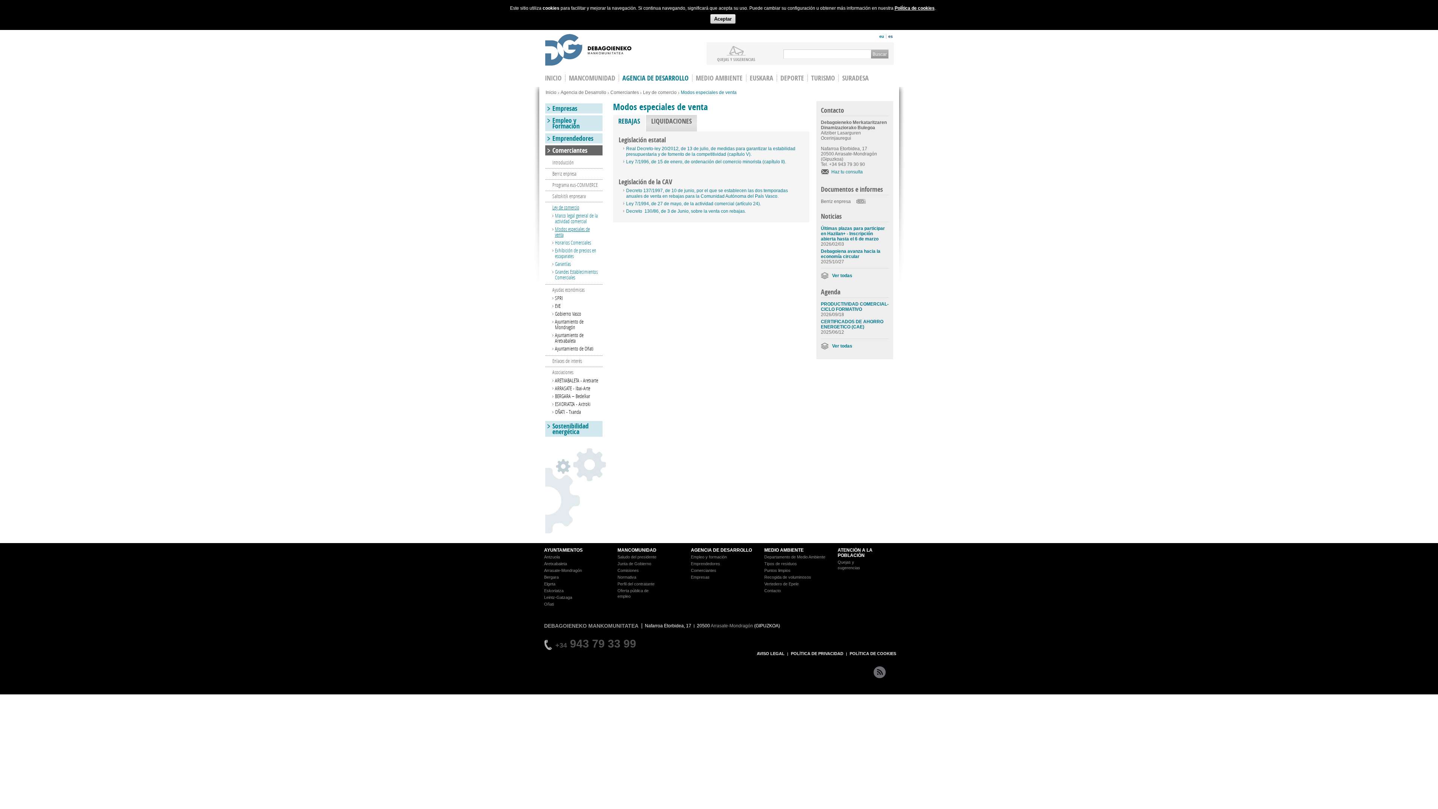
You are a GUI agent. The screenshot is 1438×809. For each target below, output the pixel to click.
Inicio (551, 92)
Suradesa (855, 78)
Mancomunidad (592, 78)
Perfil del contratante (636, 584)
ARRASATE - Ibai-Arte (572, 388)
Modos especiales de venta (572, 231)
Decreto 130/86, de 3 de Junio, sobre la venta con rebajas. (686, 211)
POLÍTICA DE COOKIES (873, 653)
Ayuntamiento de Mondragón (569, 324)
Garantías (563, 263)
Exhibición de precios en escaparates (575, 253)
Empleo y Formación (566, 123)
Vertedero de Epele (781, 584)
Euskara (761, 78)
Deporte (792, 78)
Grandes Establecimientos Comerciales (576, 274)
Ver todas (842, 275)
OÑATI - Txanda (568, 411)
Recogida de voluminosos (787, 577)
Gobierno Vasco (568, 313)
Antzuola (552, 557)
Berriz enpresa (836, 201)
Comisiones (628, 570)
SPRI (559, 298)
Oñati (549, 604)
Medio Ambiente (719, 78)
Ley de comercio (660, 92)
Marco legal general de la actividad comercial (576, 218)
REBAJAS (631, 121)
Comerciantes (624, 92)
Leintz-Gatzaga (558, 597)
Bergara (551, 577)
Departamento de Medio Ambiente (794, 557)
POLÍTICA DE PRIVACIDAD (817, 653)
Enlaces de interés (567, 360)
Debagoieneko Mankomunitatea (588, 50)
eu (881, 36)
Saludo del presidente (637, 557)
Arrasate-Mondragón (563, 570)
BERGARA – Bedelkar (572, 396)
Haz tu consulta (847, 172)
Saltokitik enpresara (569, 196)
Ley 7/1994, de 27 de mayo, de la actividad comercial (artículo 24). (693, 203)
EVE (558, 305)
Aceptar (723, 19)
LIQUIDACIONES (671, 121)
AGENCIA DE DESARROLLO (721, 550)
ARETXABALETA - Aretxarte (576, 380)
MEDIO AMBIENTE (784, 550)
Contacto (772, 590)
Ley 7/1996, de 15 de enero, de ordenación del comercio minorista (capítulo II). (706, 161)
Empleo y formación (709, 557)
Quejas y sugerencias (736, 59)
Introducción (563, 162)
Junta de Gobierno (634, 563)
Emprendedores (573, 138)
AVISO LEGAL (771, 653)
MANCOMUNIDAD (637, 550)
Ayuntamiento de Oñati (574, 348)
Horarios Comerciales (573, 242)
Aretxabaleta (555, 563)
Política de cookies (915, 8)
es (890, 36)
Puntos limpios (777, 570)
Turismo (823, 78)
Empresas (564, 108)
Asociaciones (562, 372)
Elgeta (549, 584)
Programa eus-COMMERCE (575, 184)
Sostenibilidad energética (570, 428)
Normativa (627, 577)
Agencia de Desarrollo (655, 78)
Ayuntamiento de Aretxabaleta (569, 337)
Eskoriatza (554, 590)
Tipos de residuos (780, 563)
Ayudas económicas (568, 289)
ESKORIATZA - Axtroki (573, 403)
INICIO (553, 78)
